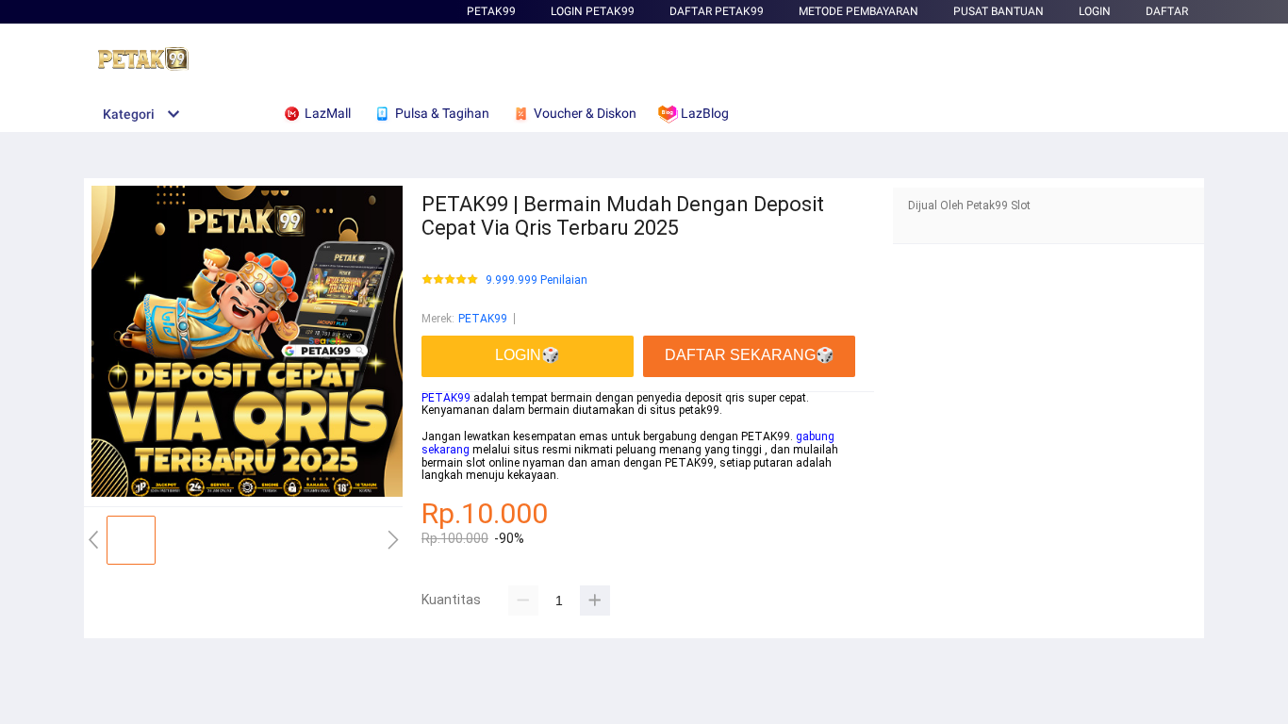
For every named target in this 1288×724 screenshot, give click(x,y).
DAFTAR (1167, 11)
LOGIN (1095, 11)
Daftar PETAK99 (716, 11)
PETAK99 (491, 11)
